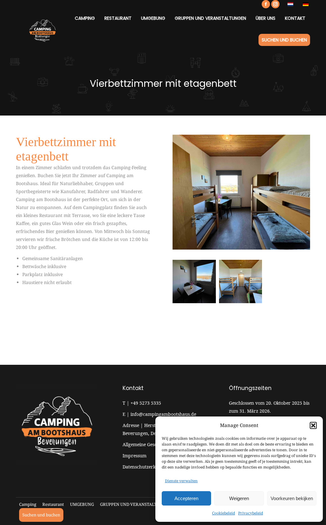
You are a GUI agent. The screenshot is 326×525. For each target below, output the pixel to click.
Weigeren (239, 498)
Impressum (134, 456)
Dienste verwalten (181, 481)
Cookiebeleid (223, 513)
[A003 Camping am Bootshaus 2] (194, 281)
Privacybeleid (250, 513)
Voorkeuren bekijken (292, 498)
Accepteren (186, 498)
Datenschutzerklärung (146, 467)
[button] (313, 425)
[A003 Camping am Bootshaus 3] (240, 281)
